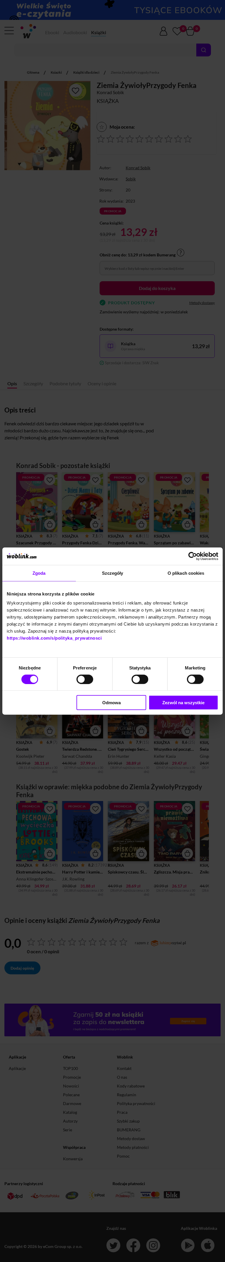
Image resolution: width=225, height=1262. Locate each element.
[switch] (84, 679)
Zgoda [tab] (39, 572)
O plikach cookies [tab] (186, 572)
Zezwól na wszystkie (183, 702)
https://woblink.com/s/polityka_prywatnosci (54, 638)
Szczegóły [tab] (112, 572)
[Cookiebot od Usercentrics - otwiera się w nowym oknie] (192, 556)
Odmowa (111, 702)
